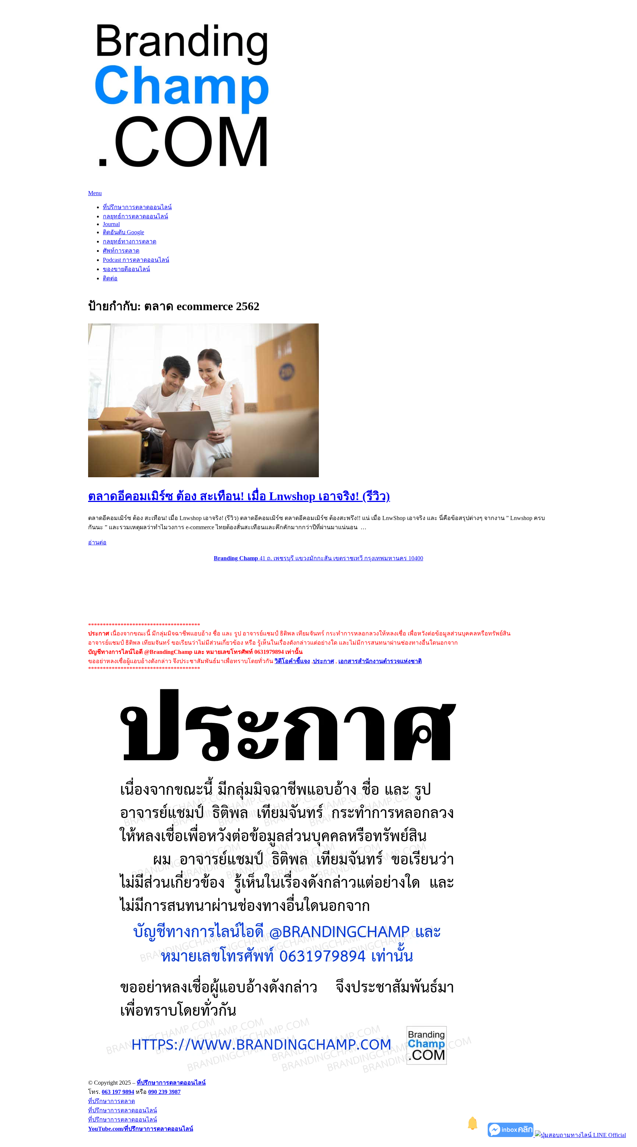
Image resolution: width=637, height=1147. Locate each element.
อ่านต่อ (97, 542)
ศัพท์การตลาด (121, 250)
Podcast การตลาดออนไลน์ (136, 260)
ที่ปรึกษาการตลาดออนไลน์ (137, 207)
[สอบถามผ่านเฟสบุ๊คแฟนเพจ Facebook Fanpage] (511, 1135)
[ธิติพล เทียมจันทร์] (473, 1135)
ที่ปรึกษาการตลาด (111, 1101)
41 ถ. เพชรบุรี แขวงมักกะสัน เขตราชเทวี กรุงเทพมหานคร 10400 (318, 558)
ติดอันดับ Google (123, 232)
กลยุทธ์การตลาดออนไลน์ (135, 216)
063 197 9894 (118, 1092)
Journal (111, 224)
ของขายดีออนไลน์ (126, 269)
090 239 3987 (164, 1092)
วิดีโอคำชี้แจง (292, 661)
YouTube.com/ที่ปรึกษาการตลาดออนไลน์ (140, 1129)
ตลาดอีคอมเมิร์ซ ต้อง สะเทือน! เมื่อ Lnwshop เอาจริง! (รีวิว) (239, 496)
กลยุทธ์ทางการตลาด (129, 241)
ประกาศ (323, 661)
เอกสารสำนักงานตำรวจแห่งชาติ (380, 661)
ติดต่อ (110, 278)
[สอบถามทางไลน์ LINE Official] (580, 1135)
